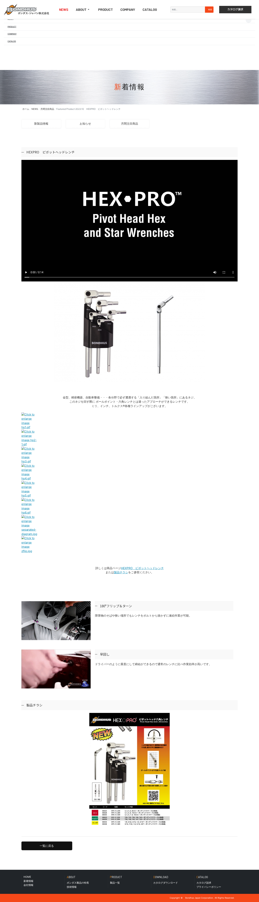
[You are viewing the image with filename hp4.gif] (29, 466)
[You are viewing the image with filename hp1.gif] (29, 414)
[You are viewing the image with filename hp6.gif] (29, 500)
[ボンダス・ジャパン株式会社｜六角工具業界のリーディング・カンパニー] (27, 9)
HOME (27, 876)
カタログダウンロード (165, 882)
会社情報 (28, 885)
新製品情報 (41, 123)
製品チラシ (121, 572)
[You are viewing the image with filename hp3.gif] (29, 448)
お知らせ (85, 123)
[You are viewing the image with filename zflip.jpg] (29, 538)
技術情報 (72, 887)
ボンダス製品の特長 (78, 882)
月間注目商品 (129, 123)
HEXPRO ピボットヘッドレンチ (142, 568)
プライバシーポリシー (208, 887)
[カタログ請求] (235, 9)
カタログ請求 (203, 882)
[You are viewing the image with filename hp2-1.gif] (29, 431)
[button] (11, 19)
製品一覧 (115, 882)
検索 (210, 9)
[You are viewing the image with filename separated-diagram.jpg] (29, 517)
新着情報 (28, 881)
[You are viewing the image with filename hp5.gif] (29, 483)
